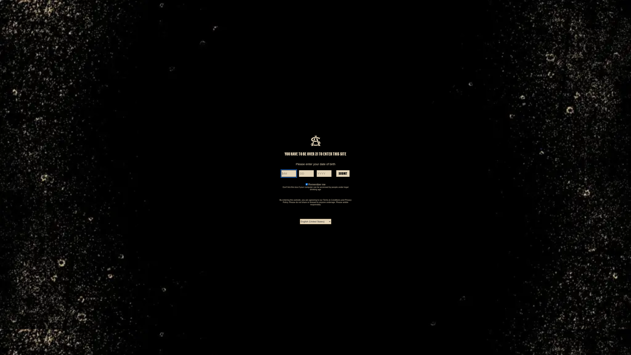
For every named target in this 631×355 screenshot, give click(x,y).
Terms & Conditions (331, 200)
